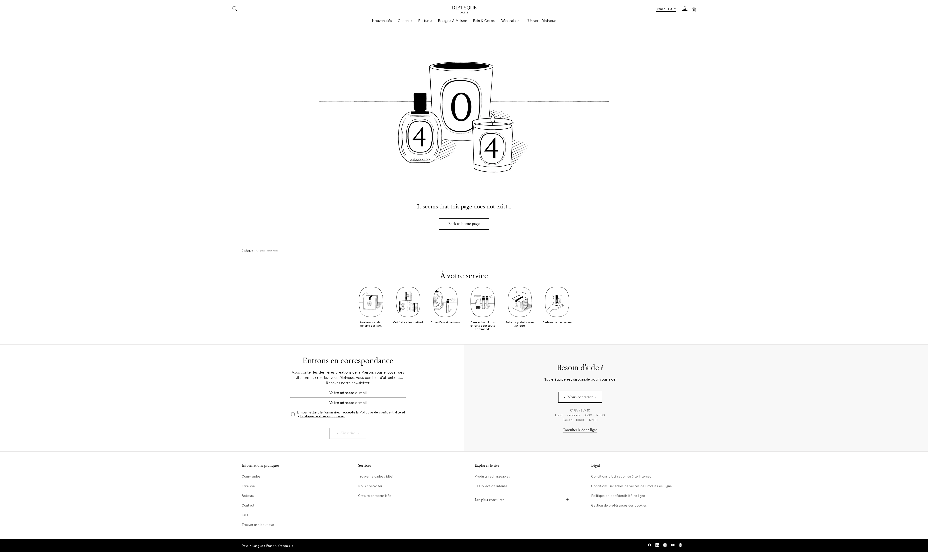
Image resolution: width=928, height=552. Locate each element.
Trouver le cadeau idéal (375, 476)
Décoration (510, 21)
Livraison (248, 486)
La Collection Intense (491, 486)
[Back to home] (464, 10)
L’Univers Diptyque (540, 21)
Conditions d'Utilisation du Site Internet (621, 476)
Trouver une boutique (258, 525)
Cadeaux (405, 21)
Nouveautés (382, 21)
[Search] (235, 9)
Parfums (425, 21)
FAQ (245, 515)
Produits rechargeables (492, 476)
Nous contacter (370, 486)
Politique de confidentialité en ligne (618, 496)
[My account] (685, 10)
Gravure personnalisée (374, 496)
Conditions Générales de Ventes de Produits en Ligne (631, 486)
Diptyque (247, 250)
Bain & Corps (484, 21)
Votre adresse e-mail (348, 392)
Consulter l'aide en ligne (580, 430)
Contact (248, 505)
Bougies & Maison (452, 21)
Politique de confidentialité (380, 412)
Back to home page (464, 224)
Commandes (251, 476)
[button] (666, 9)
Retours (248, 496)
